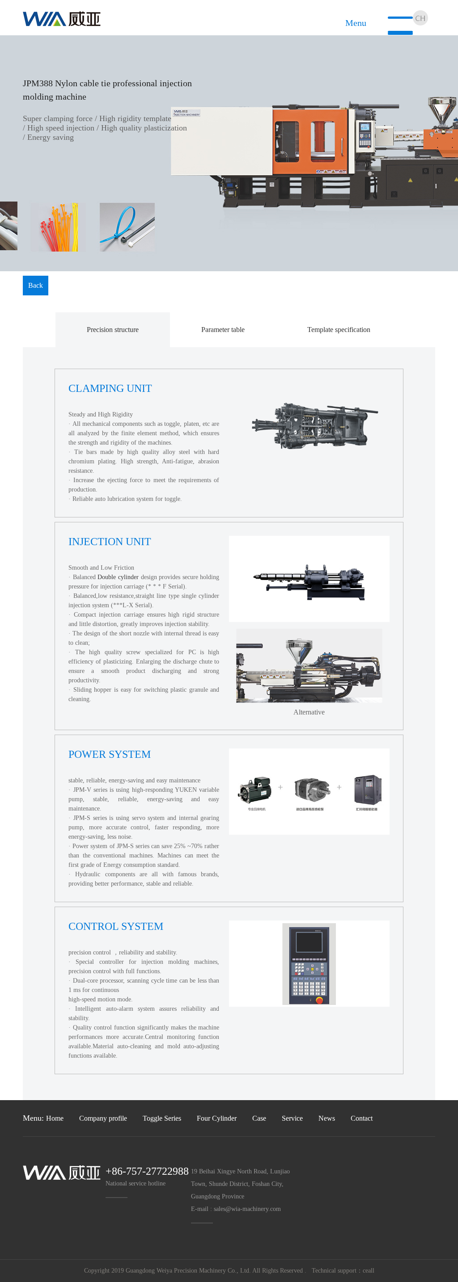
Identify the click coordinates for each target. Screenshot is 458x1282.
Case (259, 1118)
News (326, 1118)
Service (292, 1118)
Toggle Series (162, 1118)
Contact (362, 1118)
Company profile (103, 1118)
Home (55, 1118)
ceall (368, 1270)
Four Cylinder (217, 1118)
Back (35, 285)
